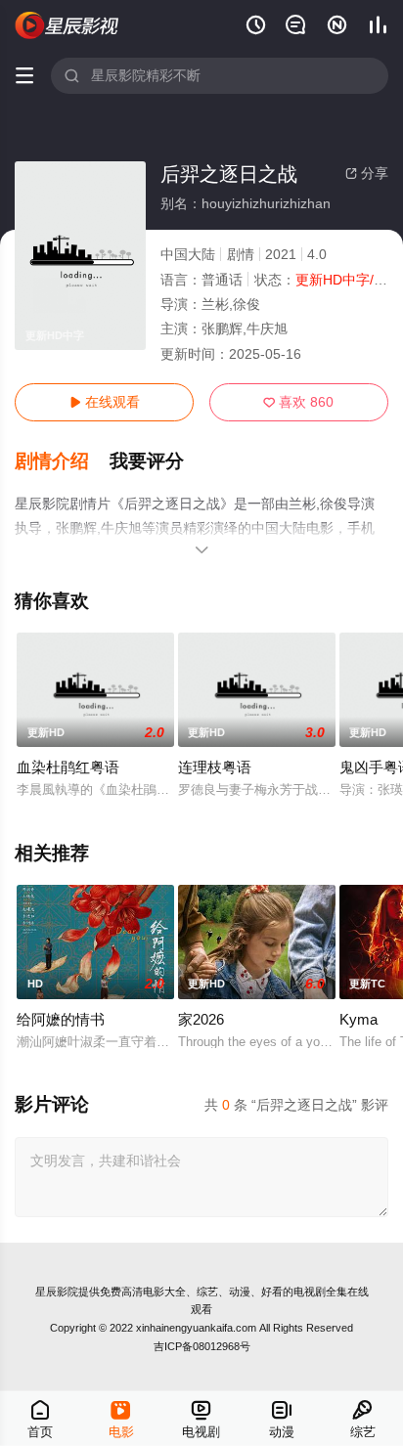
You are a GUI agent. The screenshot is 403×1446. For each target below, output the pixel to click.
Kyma (358, 1019)
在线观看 (104, 402)
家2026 (201, 1019)
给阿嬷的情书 (61, 1019)
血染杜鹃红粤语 (68, 767)
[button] (62, 461)
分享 (366, 173)
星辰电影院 (67, 26)
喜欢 (298, 402)
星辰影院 (56, 1291)
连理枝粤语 (214, 767)
